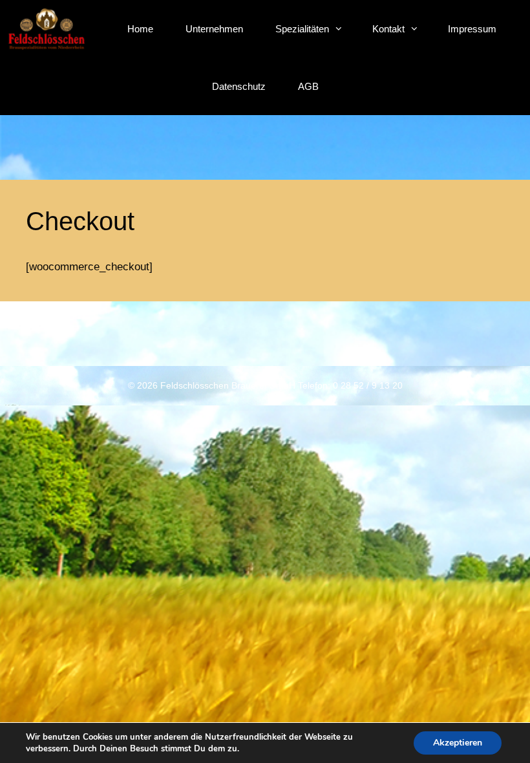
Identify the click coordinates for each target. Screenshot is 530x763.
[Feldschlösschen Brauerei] (46, 31)
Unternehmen (214, 28)
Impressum (472, 28)
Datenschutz (239, 86)
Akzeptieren (457, 742)
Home (140, 28)
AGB (308, 86)
